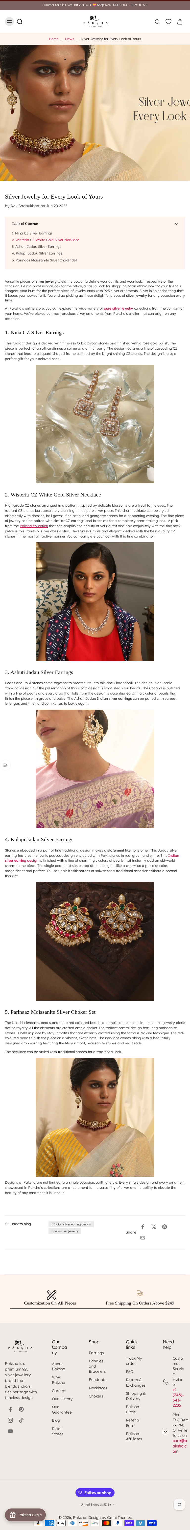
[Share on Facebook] (142, 1226)
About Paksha (58, 1366)
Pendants (97, 1379)
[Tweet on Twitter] (153, 1226)
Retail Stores (57, 1431)
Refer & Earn (133, 1423)
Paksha (79, 1517)
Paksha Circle (132, 1409)
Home (54, 39)
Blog (56, 1420)
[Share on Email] (142, 1237)
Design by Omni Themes (110, 1517)
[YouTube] (10, 1431)
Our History (62, 1398)
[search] (157, 21)
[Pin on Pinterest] (164, 1226)
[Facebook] (10, 1409)
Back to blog (21, 1224)
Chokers (96, 1396)
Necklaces (98, 1388)
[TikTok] (21, 1420)
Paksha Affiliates (134, 1436)
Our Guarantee (62, 1410)
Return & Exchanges (135, 1382)
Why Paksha (58, 1380)
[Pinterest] (21, 1409)
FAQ (129, 1371)
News (69, 39)
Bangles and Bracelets (97, 1366)
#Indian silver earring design (71, 1224)
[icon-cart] (179, 21)
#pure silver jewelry (64, 1231)
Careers (59, 1390)
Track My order (134, 1361)
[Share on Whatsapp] (175, 1226)
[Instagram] (10, 1420)
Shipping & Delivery (136, 1396)
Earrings (96, 1352)
